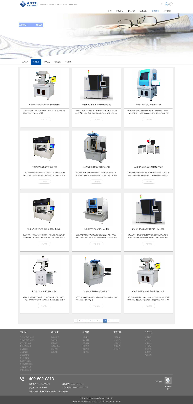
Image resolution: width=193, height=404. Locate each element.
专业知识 (68, 62)
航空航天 (54, 352)
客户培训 (86, 340)
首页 (109, 10)
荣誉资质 (148, 349)
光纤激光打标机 (25, 343)
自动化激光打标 (25, 367)
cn (167, 4)
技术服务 (143, 10)
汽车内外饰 (55, 337)
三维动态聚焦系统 (26, 364)
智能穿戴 (54, 340)
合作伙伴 (148, 343)
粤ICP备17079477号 (113, 401)
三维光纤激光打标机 (27, 337)
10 (113, 321)
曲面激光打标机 (25, 370)
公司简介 (148, 337)
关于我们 (167, 10)
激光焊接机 (24, 352)
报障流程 (86, 349)
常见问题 (86, 343)
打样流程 (86, 346)
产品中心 (119, 10)
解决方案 (131, 10)
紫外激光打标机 (25, 346)
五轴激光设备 (24, 358)
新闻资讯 (155, 10)
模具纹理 (54, 343)
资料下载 (86, 352)
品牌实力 (148, 355)
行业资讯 (36, 62)
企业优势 (148, 346)
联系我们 (148, 352)
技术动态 (47, 62)
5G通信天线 (55, 346)
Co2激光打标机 (25, 361)
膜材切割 (54, 349)
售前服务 (86, 337)
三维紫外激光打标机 (27, 340)
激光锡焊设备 (24, 355)
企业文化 (148, 340)
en (171, 4)
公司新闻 (25, 62)
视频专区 (57, 62)
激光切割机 (24, 349)
